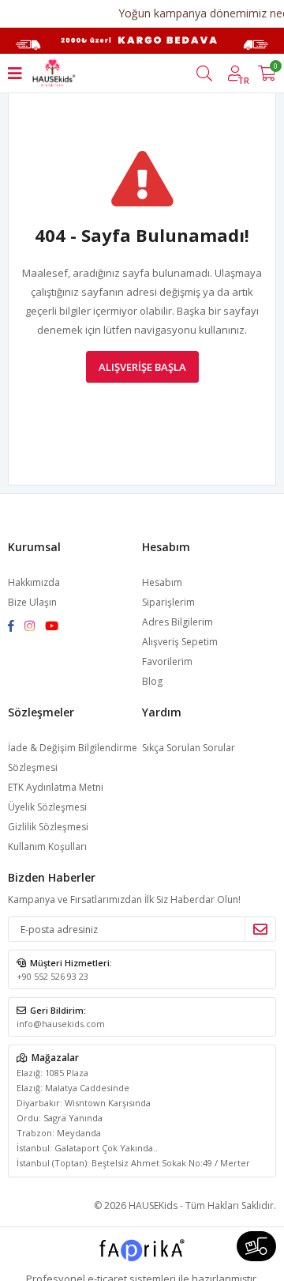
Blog (152, 681)
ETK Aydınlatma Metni (55, 787)
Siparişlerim (168, 602)
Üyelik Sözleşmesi (47, 807)
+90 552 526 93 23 (52, 976)
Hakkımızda (34, 582)
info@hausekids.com (61, 1024)
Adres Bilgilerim (177, 622)
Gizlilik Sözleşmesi (48, 826)
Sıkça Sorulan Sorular (188, 747)
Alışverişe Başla (142, 367)
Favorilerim (167, 661)
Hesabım (162, 582)
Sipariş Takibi (256, 1246)
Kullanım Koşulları (47, 846)
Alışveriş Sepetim (180, 641)
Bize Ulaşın (32, 602)
